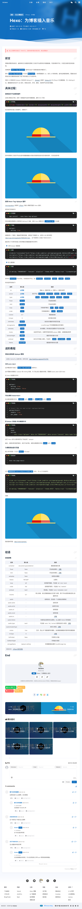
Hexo (10, 691)
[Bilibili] (47, 880)
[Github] (27, 880)
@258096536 (18, 830)
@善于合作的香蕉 (18, 805)
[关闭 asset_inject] (76, 364)
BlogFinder (7, 897)
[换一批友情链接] (72, 887)
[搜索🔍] (75, 2)
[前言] (75, 58)
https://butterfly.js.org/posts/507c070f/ (38, 359)
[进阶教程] (75, 348)
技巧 (22, 14)
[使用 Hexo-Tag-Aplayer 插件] (76, 201)
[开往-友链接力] (42, 906)
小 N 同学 (71, 891)
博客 (19, 691)
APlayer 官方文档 (18, 649)
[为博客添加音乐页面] (76, 448)
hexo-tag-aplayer (9, 205)
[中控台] (79, 2)
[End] (75, 655)
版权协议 (58, 897)
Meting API (48, 80)
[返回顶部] (41, 881)
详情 (60, 569)
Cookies (57, 894)
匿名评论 (70, 763)
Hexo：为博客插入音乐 (43, 673)
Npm (18, 897)
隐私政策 (75, 763)
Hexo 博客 (18, 14)
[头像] (41, 664)
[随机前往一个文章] (71, 2)
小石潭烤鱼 (71, 894)
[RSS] (54, 880)
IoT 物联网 (33, 894)
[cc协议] (74, 906)
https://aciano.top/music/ (20, 541)
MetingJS (37, 80)
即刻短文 (45, 894)
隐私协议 (58, 891)
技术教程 (32, 897)
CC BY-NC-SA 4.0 (41, 681)
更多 (69, 900)
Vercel (19, 891)
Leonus (70, 897)
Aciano (59, 681)
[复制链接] (47, 677)
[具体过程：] (75, 88)
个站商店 (6, 891)
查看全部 (32, 900)
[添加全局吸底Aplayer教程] (76, 354)
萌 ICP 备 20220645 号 (62, 905)
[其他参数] (76, 558)
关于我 (44, 891)
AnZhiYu (19, 894)
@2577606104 (18, 855)
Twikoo (72, 869)
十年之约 (6, 894)
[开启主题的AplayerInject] (76, 396)
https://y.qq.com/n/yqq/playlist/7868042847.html (17, 238)
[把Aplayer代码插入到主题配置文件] (76, 422)
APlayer (21, 205)
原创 (34, 673)
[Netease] (34, 880)
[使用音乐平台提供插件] (76, 94)
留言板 (44, 897)
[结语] (75, 552)
